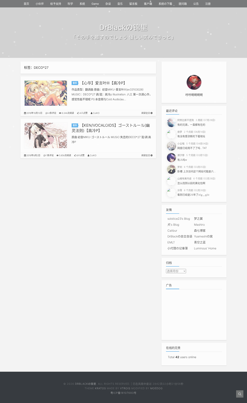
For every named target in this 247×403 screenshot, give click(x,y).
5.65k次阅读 (65, 155)
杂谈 (108, 3)
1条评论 (50, 155)
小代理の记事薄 (177, 248)
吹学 (70, 3)
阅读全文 (146, 113)
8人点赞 (80, 155)
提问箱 (183, 3)
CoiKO (95, 113)
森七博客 (200, 230)
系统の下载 (165, 3)
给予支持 (55, 3)
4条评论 (52, 113)
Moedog (156, 388)
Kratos (100, 388)
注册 (208, 3)
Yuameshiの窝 (203, 236)
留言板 (133, 3)
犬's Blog (173, 224)
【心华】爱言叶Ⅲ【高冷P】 (103, 83)
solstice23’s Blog (178, 218)
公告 (196, 3)
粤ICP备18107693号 (123, 392)
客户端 (148, 3)
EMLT (171, 242)
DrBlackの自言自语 (179, 236)
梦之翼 (198, 218)
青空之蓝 (200, 242)
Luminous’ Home (205, 248)
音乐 (120, 3)
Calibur (172, 230)
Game (95, 3)
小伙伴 (40, 3)
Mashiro (199, 224)
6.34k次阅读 (67, 113)
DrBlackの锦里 (85, 383)
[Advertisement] (194, 313)
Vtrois (125, 388)
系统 (82, 3)
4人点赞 (83, 113)
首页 (26, 3)
